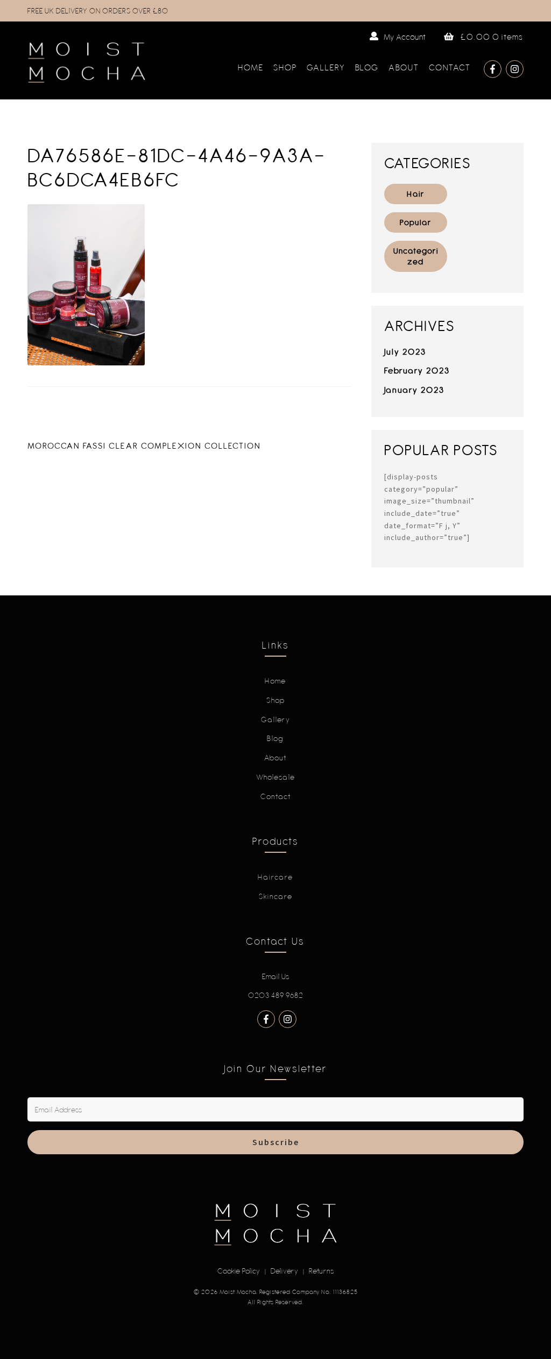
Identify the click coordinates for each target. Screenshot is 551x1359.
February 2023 (417, 370)
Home (251, 67)
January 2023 (414, 389)
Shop (285, 67)
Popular (416, 222)
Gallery (326, 67)
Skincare (276, 896)
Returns (321, 1271)
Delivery (285, 1271)
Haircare (275, 877)
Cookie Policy (238, 1271)
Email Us (275, 976)
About (403, 67)
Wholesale (275, 777)
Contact (450, 67)
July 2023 (405, 351)
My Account (405, 37)
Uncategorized (416, 256)
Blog (367, 67)
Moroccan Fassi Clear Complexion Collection (144, 445)
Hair (416, 194)
